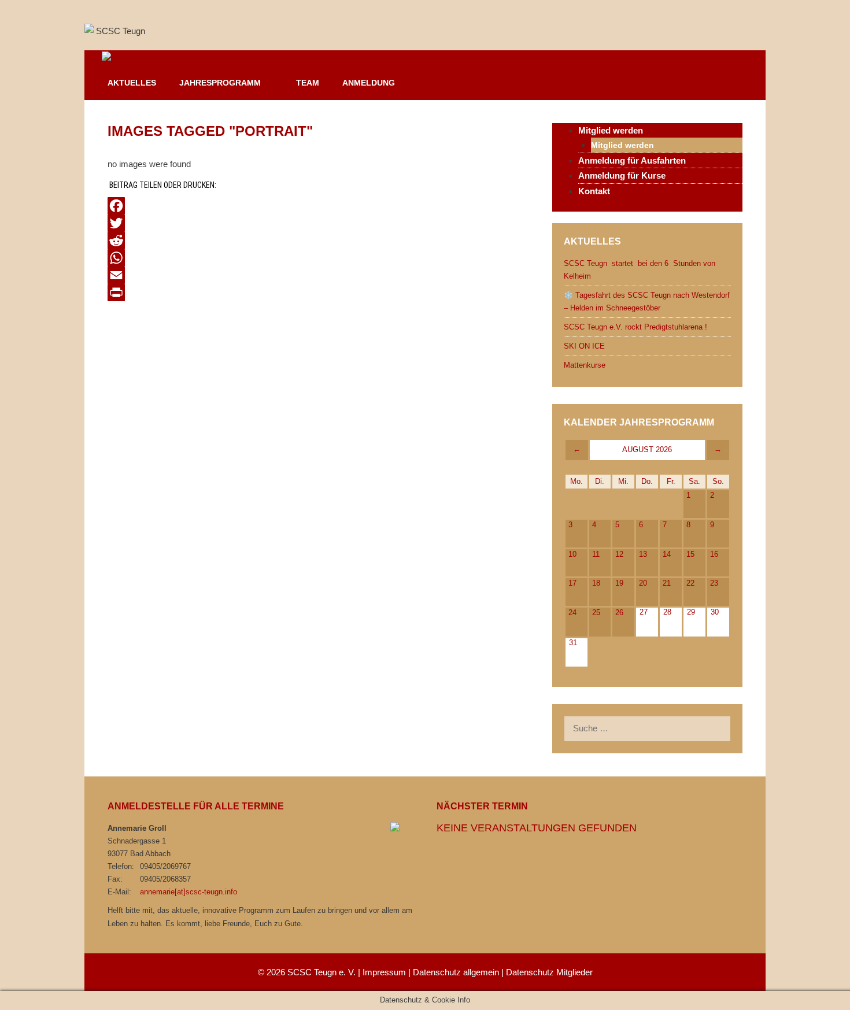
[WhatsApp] (318, 258)
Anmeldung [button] (368, 82)
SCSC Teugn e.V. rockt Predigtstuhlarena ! (635, 327)
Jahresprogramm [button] (220, 82)
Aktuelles (132, 82)
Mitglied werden (622, 145)
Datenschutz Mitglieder (549, 972)
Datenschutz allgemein (456, 972)
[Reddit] (318, 240)
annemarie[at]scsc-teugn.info (188, 891)
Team (307, 82)
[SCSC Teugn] (131, 58)
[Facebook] (318, 205)
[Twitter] (318, 223)
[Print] (318, 292)
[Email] (318, 275)
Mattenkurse (584, 365)
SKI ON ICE (584, 346)
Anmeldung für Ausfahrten (632, 160)
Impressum (384, 972)
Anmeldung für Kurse (622, 175)
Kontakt (594, 191)
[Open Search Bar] (749, 82)
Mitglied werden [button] (610, 130)
